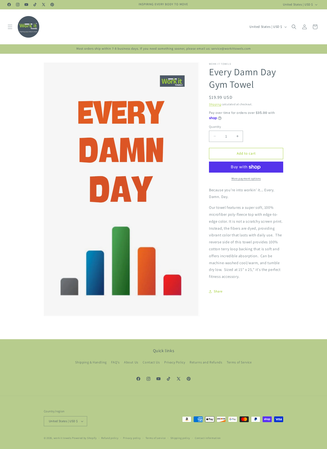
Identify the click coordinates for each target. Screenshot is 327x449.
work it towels (63, 438)
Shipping (215, 104)
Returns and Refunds (206, 362)
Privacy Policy (174, 362)
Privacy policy (132, 437)
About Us (131, 362)
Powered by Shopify (84, 438)
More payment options (246, 178)
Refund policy (109, 437)
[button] (10, 27)
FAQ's (115, 362)
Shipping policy (180, 437)
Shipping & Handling (91, 362)
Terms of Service (239, 362)
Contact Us (151, 362)
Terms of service (156, 437)
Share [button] (218, 291)
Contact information (208, 437)
